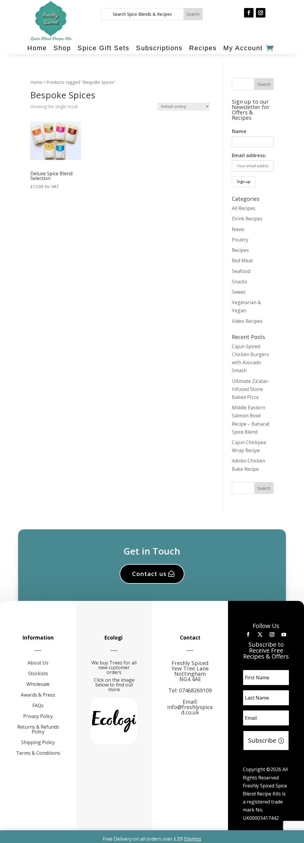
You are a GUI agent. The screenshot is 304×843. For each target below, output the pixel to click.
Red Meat (242, 260)
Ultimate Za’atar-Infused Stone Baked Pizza (251, 389)
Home (37, 48)
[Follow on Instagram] (260, 13)
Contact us (149, 574)
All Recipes (243, 208)
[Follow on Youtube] (284, 634)
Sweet (238, 292)
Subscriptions (159, 48)
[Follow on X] (260, 634)
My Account (243, 48)
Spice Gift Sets (103, 48)
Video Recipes (247, 321)
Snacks (239, 281)
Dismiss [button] (192, 839)
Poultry (240, 239)
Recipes (203, 48)
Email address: (249, 155)
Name (239, 131)
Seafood (241, 271)
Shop (62, 48)
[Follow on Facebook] (249, 13)
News (238, 229)
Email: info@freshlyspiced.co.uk (190, 707)
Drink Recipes (247, 218)
